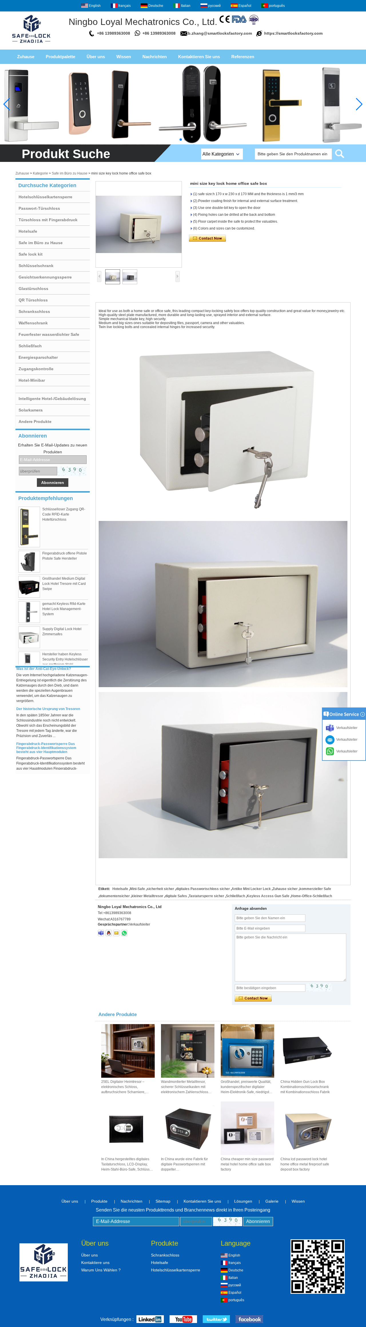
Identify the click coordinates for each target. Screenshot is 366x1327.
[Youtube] (183, 1319)
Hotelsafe (28, 231)
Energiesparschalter (38, 357)
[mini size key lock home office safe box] (139, 224)
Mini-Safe (137, 889)
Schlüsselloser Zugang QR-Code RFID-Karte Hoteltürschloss (63, 514)
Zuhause (25, 56)
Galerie (272, 1201)
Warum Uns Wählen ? (101, 1270)
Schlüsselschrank (36, 265)
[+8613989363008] (124, 933)
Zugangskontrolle (36, 368)
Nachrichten (154, 56)
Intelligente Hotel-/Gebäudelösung (52, 398)
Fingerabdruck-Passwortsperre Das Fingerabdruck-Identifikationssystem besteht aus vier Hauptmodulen (46, 736)
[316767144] (109, 933)
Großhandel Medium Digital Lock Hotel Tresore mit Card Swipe (64, 584)
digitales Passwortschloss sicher (203, 889)
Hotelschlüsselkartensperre (45, 197)
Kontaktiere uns (95, 1262)
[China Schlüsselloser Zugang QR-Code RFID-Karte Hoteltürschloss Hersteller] (29, 527)
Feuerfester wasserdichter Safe (49, 334)
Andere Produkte (35, 421)
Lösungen (243, 1201)
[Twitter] (216, 1319)
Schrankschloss (34, 311)
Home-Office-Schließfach (311, 896)
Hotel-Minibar (32, 380)
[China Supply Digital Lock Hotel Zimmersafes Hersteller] (29, 637)
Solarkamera (31, 410)
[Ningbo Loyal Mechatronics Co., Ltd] (31, 45)
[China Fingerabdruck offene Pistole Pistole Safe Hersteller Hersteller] (29, 562)
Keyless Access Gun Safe (268, 896)
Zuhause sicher (285, 889)
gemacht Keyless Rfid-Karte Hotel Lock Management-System (63, 609)
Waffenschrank (33, 323)
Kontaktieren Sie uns (199, 56)
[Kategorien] (183, 104)
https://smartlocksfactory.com (293, 33)
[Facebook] (249, 1319)
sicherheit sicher (160, 889)
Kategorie (40, 173)
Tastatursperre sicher (206, 896)
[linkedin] (150, 1319)
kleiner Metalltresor (147, 896)
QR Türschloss (33, 300)
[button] (181, 139)
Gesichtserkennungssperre (45, 277)
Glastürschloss (33, 288)
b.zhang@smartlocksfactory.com (220, 33)
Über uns (96, 56)
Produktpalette (60, 56)
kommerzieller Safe (315, 889)
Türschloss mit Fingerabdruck (48, 219)
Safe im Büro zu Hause (69, 173)
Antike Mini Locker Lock (251, 889)
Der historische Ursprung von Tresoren (48, 697)
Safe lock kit (31, 254)
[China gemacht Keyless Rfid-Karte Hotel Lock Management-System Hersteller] (29, 612)
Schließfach (30, 346)
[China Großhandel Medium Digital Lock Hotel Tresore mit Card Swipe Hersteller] (29, 587)
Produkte (99, 1201)
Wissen (123, 56)
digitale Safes (176, 896)
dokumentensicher (114, 896)
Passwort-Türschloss (39, 208)
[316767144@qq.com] (101, 933)
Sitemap (163, 1201)
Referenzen (242, 56)
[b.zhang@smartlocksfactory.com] (116, 933)
